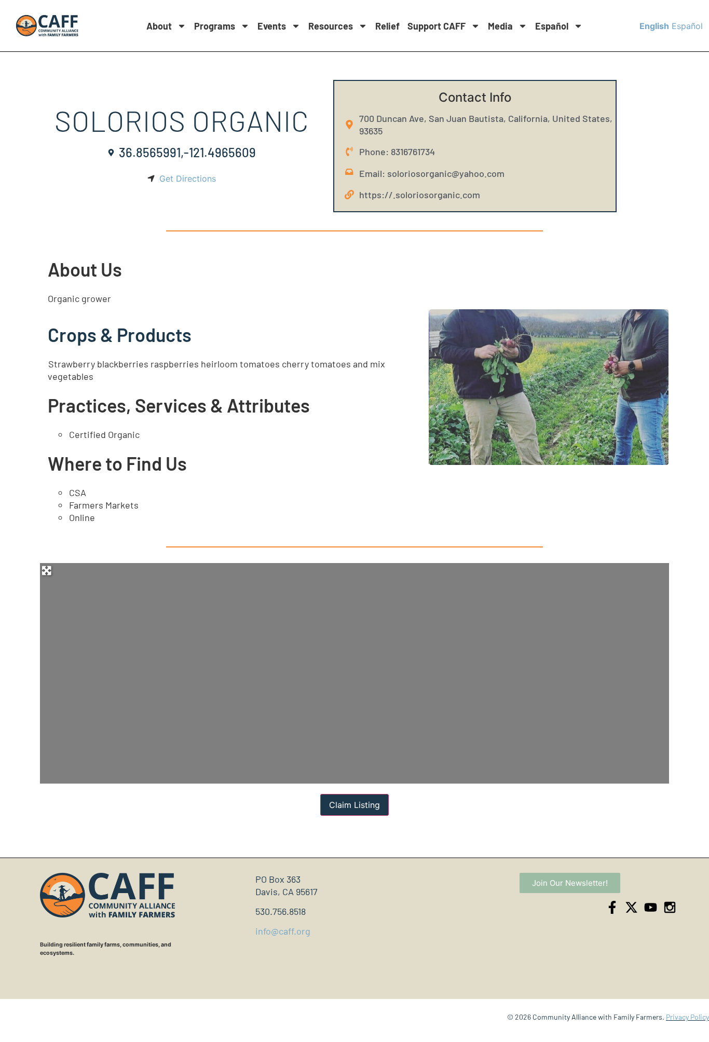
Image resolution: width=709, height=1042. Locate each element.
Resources (330, 26)
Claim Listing (354, 805)
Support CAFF (436, 26)
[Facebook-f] (612, 907)
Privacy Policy (687, 1016)
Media (500, 26)
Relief (387, 26)
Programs (214, 26)
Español (551, 26)
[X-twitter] (631, 907)
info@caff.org (282, 931)
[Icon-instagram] (669, 907)
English (654, 26)
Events (271, 26)
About (159, 26)
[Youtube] (650, 907)
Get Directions (187, 178)
